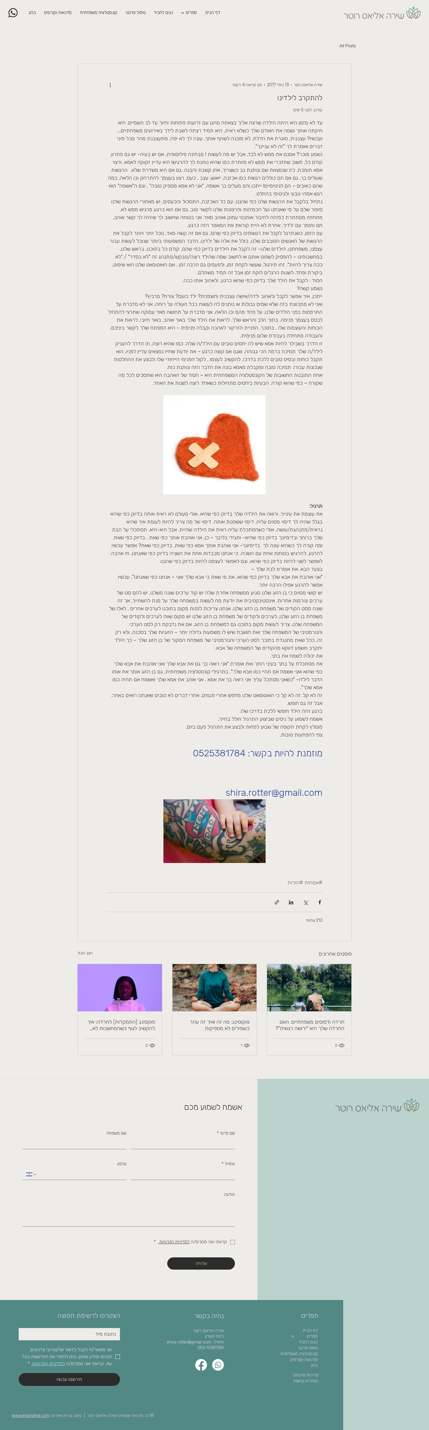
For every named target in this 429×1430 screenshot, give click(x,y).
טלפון (121, 1163)
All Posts (347, 45)
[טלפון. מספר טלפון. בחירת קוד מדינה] (31, 1174)
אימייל (228, 1163)
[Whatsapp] (218, 1365)
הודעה (229, 1194)
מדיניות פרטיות (305, 1375)
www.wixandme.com (31, 1415)
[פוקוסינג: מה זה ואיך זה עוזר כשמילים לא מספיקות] (214, 987)
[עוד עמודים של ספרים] (182, 12)
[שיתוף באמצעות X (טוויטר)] (305, 902)
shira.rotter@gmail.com (189, 1342)
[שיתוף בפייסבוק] (319, 902)
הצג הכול (85, 953)
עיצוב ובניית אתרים (67, 1415)
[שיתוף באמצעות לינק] (277, 902)
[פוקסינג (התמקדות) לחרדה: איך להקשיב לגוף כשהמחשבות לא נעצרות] (120, 987)
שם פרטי (226, 1133)
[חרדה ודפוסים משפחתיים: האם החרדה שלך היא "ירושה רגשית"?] (309, 987)
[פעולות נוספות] (110, 85)
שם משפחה (116, 1133)
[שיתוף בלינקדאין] (291, 902)
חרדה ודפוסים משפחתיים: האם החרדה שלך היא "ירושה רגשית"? (309, 1025)
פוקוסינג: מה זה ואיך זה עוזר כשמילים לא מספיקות (220, 1025)
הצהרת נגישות (305, 1381)
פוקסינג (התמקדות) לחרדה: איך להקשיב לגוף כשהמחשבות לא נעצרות (121, 1025)
